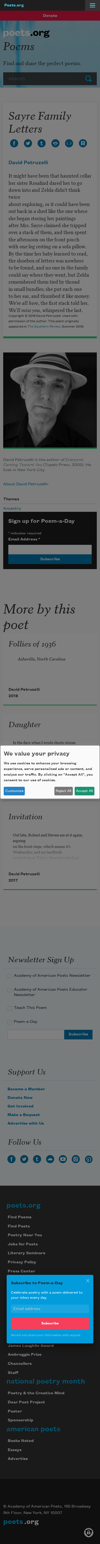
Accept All (84, 791)
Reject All (63, 791)
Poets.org (14, 5)
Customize (14, 791)
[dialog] (50, 772)
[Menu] (92, 5)
